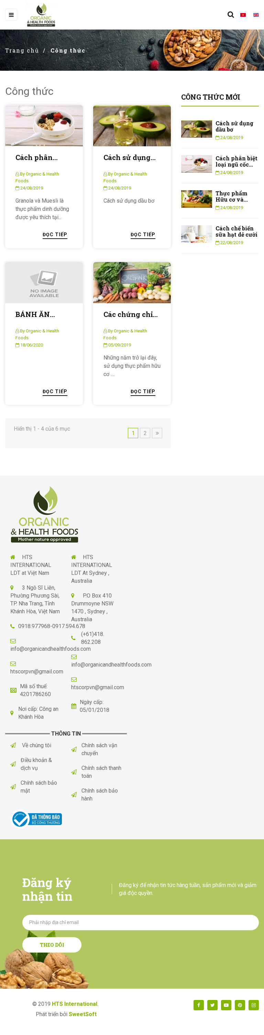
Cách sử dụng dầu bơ (234, 126)
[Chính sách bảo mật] (15, 787)
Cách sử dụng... (129, 157)
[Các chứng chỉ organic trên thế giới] (132, 282)
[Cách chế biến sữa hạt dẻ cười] (196, 233)
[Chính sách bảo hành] (76, 795)
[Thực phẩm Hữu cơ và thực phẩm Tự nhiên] (196, 198)
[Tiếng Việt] (240, 15)
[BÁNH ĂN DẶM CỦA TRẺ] (44, 282)
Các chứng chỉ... (130, 314)
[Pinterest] (240, 1005)
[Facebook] (199, 1005)
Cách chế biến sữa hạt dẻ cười (236, 231)
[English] (253, 15)
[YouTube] (226, 1005)
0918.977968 (34, 626)
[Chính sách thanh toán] (76, 772)
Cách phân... (36, 157)
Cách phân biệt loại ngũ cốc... (236, 161)
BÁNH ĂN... (35, 314)
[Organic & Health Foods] (44, 514)
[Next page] (157, 433)
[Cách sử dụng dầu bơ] (132, 125)
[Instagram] (254, 1005)
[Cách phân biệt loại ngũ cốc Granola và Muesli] (44, 125)
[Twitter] (212, 1005)
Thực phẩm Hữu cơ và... (232, 196)
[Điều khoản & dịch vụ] (15, 764)
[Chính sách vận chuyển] (76, 749)
